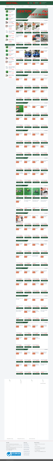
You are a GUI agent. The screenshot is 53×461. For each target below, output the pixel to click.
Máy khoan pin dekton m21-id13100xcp (36, 97)
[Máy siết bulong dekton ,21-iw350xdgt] (28, 219)
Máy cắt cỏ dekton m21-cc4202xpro (44, 262)
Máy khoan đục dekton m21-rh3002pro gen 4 (19, 85)
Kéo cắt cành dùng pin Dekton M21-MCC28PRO (36, 250)
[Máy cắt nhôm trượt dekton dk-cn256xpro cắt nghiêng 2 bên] (28, 367)
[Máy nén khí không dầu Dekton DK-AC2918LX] (44, 53)
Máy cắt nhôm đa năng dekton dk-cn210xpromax (36, 140)
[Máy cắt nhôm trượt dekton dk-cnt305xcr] (19, 367)
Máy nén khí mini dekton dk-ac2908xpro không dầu (27, 69)
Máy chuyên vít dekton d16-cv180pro (44, 317)
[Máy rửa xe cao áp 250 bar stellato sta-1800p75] (36, 38)
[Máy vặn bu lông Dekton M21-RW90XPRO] (44, 231)
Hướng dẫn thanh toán (27, 451)
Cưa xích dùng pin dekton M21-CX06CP (27, 262)
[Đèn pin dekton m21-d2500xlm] (36, 120)
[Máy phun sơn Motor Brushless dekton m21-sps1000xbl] (19, 163)
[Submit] (46, 6)
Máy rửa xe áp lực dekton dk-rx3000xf (19, 30)
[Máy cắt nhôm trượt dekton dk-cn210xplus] (19, 355)
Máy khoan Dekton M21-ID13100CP (36, 85)
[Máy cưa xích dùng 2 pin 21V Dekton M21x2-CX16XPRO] (28, 246)
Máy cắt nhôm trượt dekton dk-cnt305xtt (44, 359)
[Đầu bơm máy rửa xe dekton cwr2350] (28, 191)
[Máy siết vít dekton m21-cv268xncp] (36, 301)
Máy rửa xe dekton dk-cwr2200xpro (43, 42)
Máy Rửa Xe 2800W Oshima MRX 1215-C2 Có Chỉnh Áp (19, 42)
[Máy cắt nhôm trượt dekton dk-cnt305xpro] (28, 355)
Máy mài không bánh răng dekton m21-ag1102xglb (36, 278)
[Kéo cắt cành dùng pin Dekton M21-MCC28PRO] (36, 246)
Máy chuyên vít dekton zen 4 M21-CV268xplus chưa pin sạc (27, 317)
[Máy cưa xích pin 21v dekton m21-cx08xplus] (44, 246)
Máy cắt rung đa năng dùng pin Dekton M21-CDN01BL (19, 140)
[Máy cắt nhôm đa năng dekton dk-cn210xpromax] (36, 136)
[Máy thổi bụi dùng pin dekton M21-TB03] (19, 340)
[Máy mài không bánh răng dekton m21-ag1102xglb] (36, 274)
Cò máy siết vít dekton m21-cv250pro (27, 207)
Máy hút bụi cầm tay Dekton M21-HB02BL (44, 332)
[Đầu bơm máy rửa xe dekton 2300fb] (19, 191)
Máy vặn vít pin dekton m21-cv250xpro (27, 305)
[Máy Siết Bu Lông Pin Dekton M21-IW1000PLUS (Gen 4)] (28, 231)
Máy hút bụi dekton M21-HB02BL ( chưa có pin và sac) (36, 344)
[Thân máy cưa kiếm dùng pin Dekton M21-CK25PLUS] (36, 108)
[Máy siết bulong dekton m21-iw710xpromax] (44, 219)
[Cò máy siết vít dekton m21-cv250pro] (28, 203)
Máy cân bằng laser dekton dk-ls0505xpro (44, 180)
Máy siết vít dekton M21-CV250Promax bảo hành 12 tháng (36, 317)
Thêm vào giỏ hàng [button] (19, 32)
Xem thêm (45, 20)
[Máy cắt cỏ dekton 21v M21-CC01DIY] (19, 258)
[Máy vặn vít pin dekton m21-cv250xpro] (28, 301)
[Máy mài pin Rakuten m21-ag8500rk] (19, 274)
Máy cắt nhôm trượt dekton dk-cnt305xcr (19, 371)
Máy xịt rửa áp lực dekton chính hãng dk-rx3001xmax (27, 30)
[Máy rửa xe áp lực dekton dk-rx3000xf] (19, 26)
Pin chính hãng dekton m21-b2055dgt (44, 195)
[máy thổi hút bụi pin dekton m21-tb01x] (36, 328)
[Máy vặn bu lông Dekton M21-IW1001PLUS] (36, 231)
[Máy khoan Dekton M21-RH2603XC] (28, 81)
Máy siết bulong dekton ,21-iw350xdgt (27, 223)
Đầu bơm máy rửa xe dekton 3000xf (36, 195)
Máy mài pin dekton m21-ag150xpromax (27, 278)
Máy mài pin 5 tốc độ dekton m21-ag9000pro (44, 290)
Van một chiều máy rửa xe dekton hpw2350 (44, 207)
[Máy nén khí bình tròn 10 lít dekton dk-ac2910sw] (19, 65)
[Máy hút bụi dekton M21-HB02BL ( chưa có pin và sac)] (36, 340)
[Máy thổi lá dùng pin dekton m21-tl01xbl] (36, 258)
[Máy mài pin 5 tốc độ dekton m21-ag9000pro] (44, 286)
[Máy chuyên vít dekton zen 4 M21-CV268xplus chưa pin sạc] (28, 313)
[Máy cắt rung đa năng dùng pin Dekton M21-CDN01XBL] (44, 108)
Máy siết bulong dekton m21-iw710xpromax (44, 223)
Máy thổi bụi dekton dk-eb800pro (19, 332)
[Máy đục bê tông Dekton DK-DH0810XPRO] (44, 163)
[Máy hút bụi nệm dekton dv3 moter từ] (28, 340)
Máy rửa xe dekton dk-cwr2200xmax (27, 42)
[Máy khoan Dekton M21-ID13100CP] (36, 81)
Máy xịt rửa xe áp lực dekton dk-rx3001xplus (36, 30)
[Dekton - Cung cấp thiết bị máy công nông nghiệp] (15, 3)
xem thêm (46, 268)
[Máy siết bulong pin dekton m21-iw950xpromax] (36, 219)
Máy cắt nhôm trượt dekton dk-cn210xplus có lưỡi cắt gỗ (36, 359)
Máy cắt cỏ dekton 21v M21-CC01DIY (19, 262)
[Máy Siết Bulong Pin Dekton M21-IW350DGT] (19, 219)
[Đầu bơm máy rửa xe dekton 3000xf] (36, 191)
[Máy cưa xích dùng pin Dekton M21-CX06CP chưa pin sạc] (19, 246)
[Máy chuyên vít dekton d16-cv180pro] (44, 313)
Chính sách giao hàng (26, 454)
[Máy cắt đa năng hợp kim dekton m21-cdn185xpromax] (44, 148)
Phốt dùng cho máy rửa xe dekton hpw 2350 (36, 207)
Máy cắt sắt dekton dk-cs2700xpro (19, 152)
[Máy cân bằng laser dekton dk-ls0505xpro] (44, 176)
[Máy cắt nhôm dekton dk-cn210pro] (44, 367)
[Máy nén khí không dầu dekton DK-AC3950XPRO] (36, 65)
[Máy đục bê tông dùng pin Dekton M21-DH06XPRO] (36, 163)
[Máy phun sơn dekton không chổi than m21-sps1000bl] (28, 163)
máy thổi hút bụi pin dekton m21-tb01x (36, 332)
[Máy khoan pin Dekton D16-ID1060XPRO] (19, 93)
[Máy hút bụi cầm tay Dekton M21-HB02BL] (44, 328)
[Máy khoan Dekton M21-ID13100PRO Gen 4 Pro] (44, 81)
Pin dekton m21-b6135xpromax (18, 207)
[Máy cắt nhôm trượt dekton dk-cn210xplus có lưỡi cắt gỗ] (36, 355)
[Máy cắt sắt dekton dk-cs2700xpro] (19, 148)
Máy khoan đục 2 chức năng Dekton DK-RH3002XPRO (44, 97)
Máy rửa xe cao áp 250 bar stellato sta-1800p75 (36, 42)
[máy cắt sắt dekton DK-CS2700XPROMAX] (28, 148)
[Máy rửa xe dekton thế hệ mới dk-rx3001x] (44, 26)
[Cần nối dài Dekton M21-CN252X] (44, 120)
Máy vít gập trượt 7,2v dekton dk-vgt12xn (19, 317)
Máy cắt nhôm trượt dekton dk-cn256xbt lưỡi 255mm (36, 371)
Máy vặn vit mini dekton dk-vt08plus (44, 305)
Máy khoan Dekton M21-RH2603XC (27, 85)
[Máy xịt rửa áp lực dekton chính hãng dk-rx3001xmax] (28, 26)
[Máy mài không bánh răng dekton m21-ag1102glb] (44, 274)
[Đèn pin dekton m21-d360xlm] (19, 108)
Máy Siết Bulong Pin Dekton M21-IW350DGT (19, 223)
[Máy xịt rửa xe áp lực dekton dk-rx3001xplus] (36, 26)
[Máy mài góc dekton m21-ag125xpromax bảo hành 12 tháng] (36, 286)
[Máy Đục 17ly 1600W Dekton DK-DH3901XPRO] (19, 175)
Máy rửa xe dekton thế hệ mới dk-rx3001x (44, 30)
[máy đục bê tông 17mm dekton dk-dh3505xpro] (36, 175)
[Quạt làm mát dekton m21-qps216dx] (19, 120)
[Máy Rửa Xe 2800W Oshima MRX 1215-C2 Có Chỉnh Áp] (19, 38)
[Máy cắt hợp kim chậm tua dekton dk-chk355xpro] (28, 136)
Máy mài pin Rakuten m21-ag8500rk (19, 278)
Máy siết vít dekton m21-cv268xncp (36, 305)
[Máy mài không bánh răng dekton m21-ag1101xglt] (19, 286)
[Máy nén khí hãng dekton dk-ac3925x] (44, 65)
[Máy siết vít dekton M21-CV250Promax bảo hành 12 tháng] (36, 313)
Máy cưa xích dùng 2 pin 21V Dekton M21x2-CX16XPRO (27, 250)
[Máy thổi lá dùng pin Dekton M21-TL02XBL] (28, 108)
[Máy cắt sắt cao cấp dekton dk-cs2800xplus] (36, 148)
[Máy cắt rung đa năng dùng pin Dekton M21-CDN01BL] (19, 136)
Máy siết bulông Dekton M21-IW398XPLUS (19, 235)
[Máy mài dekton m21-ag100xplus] (28, 286)
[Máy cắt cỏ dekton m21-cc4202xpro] (44, 258)
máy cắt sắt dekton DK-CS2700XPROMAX (27, 152)
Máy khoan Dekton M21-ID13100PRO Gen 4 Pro (44, 85)
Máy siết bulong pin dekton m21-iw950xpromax (36, 223)
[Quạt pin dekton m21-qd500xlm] (28, 120)
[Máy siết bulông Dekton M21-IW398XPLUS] (19, 231)
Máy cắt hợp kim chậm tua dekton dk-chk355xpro (27, 140)
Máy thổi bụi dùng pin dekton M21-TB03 (18, 344)
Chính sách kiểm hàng (26, 447)
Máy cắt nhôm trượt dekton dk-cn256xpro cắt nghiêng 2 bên (27, 371)
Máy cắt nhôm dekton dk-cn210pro (44, 371)
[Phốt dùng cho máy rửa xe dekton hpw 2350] (36, 203)
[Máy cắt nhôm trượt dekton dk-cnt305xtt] (44, 355)
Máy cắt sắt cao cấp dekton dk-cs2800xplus (36, 152)
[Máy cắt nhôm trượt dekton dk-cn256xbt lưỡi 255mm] (36, 367)
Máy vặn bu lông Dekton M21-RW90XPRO (44, 235)
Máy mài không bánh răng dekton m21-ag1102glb (44, 278)
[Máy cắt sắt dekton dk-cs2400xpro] (44, 136)
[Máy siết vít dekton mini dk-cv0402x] (19, 301)
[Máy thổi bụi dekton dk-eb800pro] (19, 328)
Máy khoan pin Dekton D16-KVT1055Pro (27, 97)
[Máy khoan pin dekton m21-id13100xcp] (36, 93)
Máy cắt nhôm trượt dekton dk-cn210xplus (19, 359)
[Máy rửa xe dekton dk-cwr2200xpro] (44, 38)
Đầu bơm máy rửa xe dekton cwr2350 (27, 195)
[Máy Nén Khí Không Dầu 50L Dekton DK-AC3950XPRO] (19, 53)
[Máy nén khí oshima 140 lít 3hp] (36, 53)
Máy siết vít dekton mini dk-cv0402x (19, 305)
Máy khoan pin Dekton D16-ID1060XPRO (19, 97)
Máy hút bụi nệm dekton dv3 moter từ (27, 344)
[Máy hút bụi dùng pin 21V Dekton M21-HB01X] (28, 328)
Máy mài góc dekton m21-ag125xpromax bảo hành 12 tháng (36, 290)
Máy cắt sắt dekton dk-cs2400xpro (44, 140)
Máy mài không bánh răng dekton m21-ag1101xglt (19, 290)
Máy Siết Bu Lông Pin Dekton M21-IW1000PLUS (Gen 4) (27, 235)
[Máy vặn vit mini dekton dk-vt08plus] (44, 301)
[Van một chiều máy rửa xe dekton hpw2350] (44, 203)
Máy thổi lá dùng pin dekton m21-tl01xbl (36, 262)
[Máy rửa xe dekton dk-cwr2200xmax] (28, 38)
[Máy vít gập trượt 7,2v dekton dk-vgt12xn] (19, 313)
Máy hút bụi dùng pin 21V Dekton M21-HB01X (27, 332)
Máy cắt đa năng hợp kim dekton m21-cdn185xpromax (44, 152)
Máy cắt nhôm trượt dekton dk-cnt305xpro (27, 359)
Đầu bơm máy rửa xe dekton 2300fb (19, 195)
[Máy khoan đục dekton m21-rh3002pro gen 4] (19, 81)
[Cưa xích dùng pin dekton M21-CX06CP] (28, 258)
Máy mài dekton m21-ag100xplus (27, 290)
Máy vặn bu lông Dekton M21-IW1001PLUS (36, 235)
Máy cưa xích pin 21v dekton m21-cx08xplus (44, 250)
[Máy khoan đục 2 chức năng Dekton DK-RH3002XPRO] (44, 93)
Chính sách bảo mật (26, 445)
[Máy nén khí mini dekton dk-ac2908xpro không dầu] (28, 65)
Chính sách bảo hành (26, 449)
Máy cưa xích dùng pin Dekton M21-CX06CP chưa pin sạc (19, 250)
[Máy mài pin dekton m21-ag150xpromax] (28, 274)
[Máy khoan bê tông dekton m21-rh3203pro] (28, 175)
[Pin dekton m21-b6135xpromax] (19, 203)
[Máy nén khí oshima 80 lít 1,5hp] (28, 53)
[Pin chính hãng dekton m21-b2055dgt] (44, 191)
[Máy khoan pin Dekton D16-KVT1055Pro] (28, 93)
